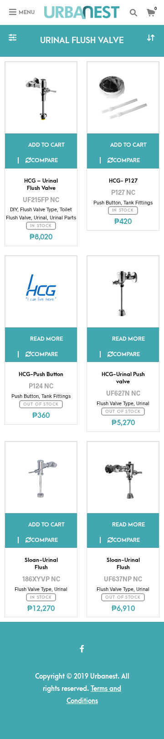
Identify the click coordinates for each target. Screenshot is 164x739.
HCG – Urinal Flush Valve (41, 184)
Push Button (107, 202)
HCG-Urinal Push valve (123, 378)
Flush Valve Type (38, 209)
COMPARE (44, 160)
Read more (46, 339)
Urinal (40, 217)
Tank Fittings (138, 202)
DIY (13, 209)
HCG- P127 (123, 181)
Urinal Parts (63, 217)
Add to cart (46, 145)
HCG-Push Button (41, 374)
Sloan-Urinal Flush (41, 563)
